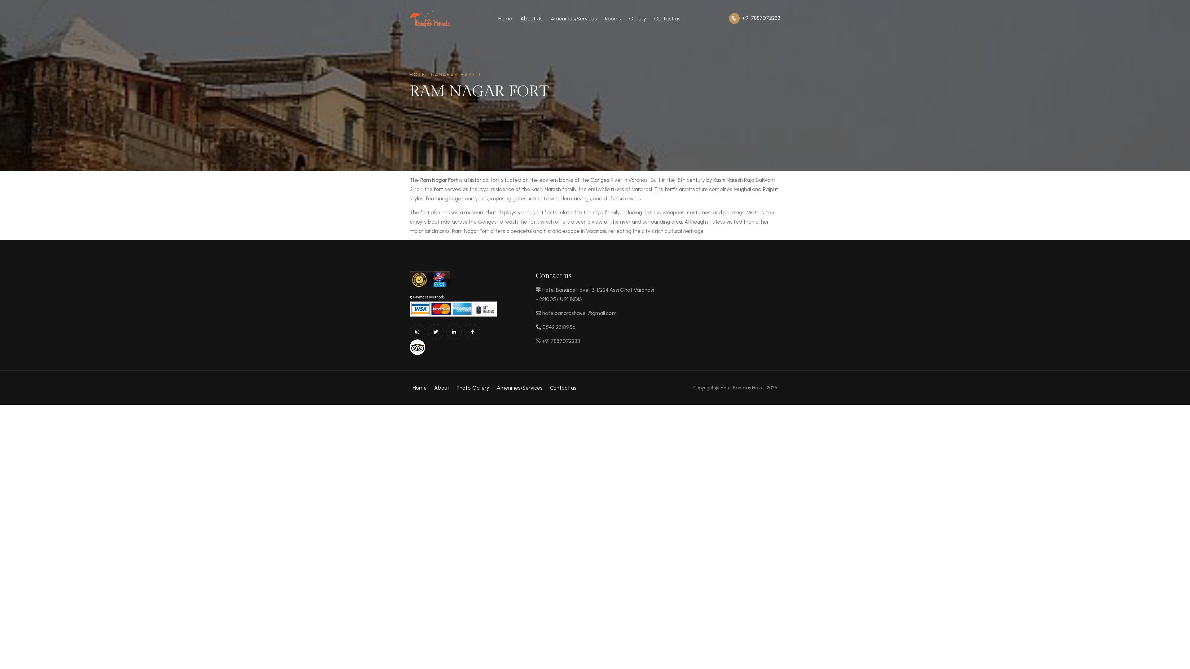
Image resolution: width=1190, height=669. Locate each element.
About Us (531, 18)
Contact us (667, 18)
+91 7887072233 (760, 18)
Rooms (613, 18)
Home (505, 18)
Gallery (637, 18)
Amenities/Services (574, 18)
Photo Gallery (473, 388)
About (441, 388)
